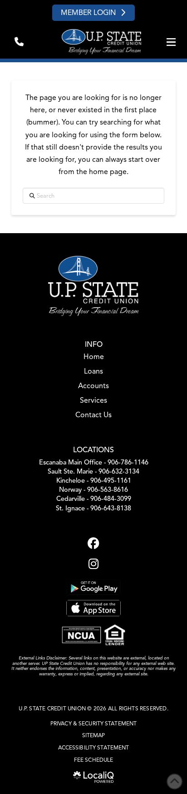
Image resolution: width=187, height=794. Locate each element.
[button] (19, 42)
